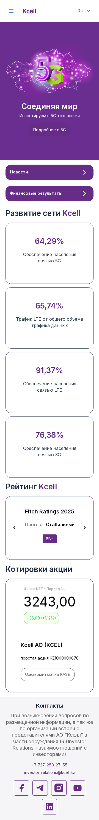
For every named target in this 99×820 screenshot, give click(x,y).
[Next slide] (84, 527)
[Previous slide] (14, 527)
